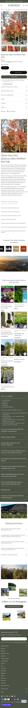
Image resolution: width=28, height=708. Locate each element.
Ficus (2, 665)
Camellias (3, 656)
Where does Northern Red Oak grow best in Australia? (13, 227)
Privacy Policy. (24, 642)
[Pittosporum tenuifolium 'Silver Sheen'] (7, 347)
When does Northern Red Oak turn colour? (11, 215)
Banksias (3, 651)
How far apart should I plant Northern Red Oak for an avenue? (13, 231)
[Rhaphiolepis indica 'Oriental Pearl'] (20, 320)
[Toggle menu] (1, 5)
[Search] (24, 5)
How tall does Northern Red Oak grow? (10, 208)
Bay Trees (3, 648)
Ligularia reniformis (19, 306)
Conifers (3, 663)
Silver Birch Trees (5, 653)
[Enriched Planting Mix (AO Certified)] (7, 294)
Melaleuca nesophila (19, 359)
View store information (7, 83)
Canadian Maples (5, 658)
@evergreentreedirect (14, 606)
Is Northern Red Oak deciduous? (8, 219)
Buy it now (14, 76)
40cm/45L (5, 67)
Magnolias (3, 673)
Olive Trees (3, 678)
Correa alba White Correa (7, 387)
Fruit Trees (3, 668)
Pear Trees (3, 683)
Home (2, 9)
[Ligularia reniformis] (20, 294)
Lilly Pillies (3, 670)
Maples (2, 675)
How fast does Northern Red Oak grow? (10, 211)
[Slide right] (23, 28)
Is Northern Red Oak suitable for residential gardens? (13, 223)
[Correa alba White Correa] (7, 374)
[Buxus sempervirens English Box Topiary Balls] (7, 320)
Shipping (9, 61)
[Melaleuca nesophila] (20, 347)
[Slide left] (4, 28)
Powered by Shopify (20, 702)
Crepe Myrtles (4, 661)
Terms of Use (17, 642)
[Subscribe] (25, 638)
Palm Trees (3, 680)
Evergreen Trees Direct (10, 702)
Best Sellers (8, 9)
